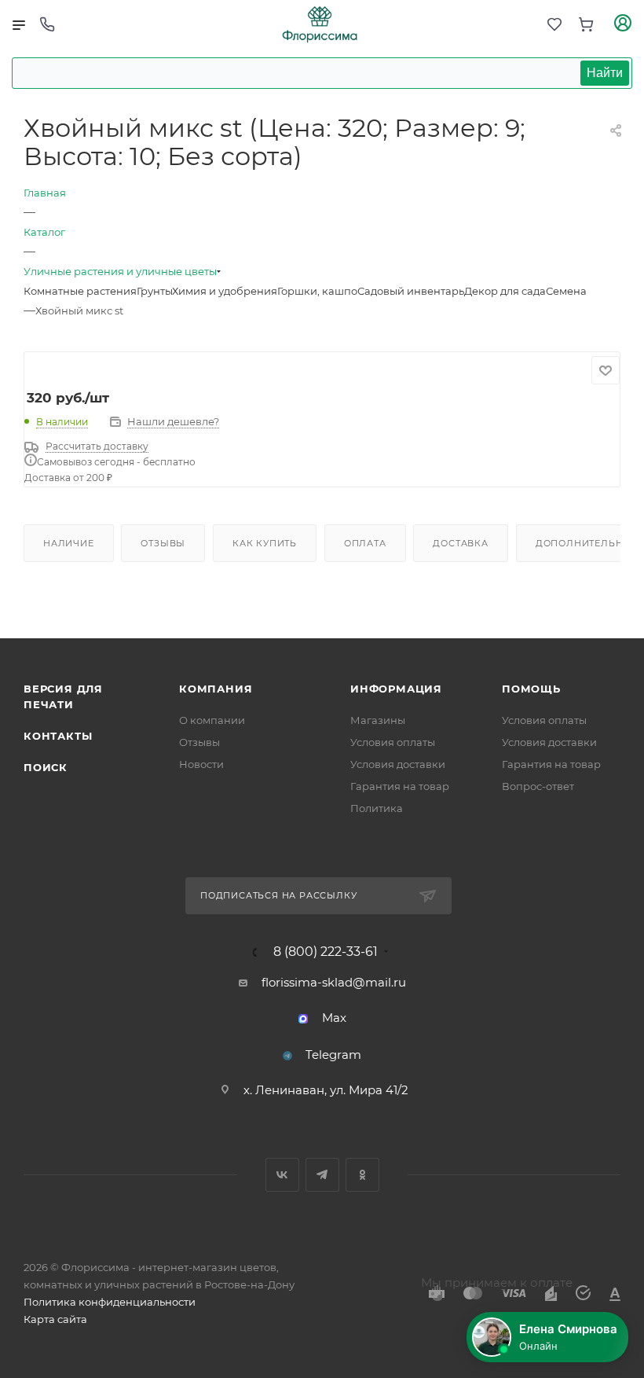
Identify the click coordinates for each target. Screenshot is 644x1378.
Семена (566, 291)
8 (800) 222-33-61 (325, 952)
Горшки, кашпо (317, 291)
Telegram (333, 1054)
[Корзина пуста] (586, 25)
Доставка (460, 543)
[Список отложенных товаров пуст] (554, 25)
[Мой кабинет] (622, 24)
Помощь (531, 688)
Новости (201, 764)
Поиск (46, 767)
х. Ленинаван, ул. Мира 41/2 (325, 1089)
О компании (212, 720)
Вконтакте (282, 1175)
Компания (215, 688)
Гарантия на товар (399, 786)
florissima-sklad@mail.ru (334, 982)
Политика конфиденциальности (110, 1301)
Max (334, 1017)
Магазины (377, 720)
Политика (376, 808)
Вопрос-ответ (538, 786)
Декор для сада (505, 291)
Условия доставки (397, 764)
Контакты (58, 735)
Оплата (365, 543)
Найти (605, 72)
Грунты (154, 291)
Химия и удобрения (224, 291)
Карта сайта (55, 1319)
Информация (396, 688)
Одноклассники (362, 1175)
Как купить (264, 543)
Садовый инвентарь (410, 291)
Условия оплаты (392, 742)
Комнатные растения (80, 291)
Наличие (68, 543)
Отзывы (163, 543)
